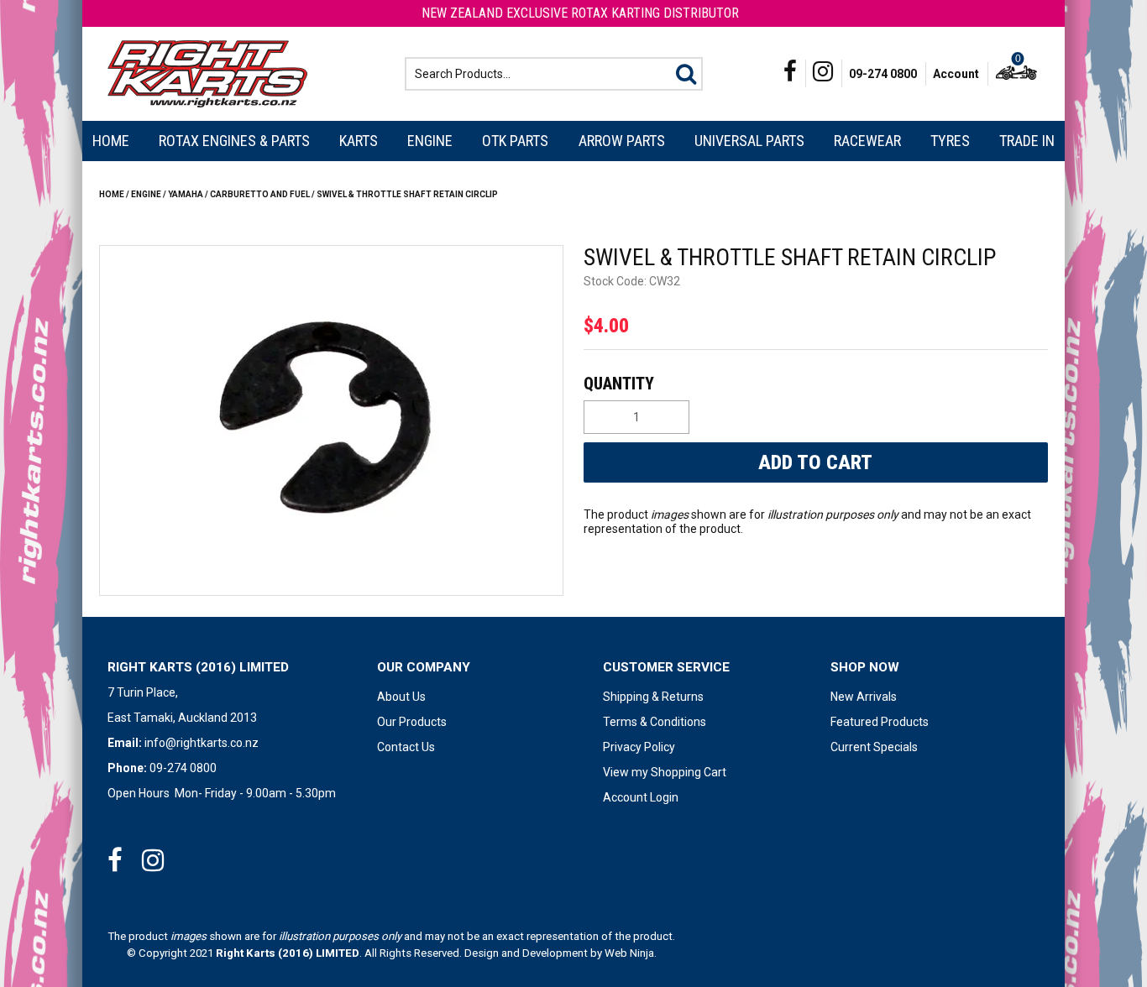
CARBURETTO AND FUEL (260, 194)
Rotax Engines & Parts (234, 140)
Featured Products (879, 721)
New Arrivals (863, 696)
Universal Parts (749, 140)
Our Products (412, 721)
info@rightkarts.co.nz (201, 742)
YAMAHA (185, 194)
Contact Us (406, 747)
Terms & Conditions (654, 721)
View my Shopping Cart (664, 772)
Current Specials (874, 747)
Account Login (640, 797)
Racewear (867, 140)
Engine (430, 140)
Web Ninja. (631, 953)
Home (110, 140)
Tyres (950, 140)
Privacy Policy (639, 747)
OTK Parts (515, 140)
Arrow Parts (622, 140)
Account (956, 74)
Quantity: (814, 383)
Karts (358, 140)
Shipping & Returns (653, 696)
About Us (401, 696)
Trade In (1027, 140)
